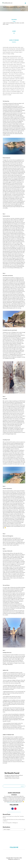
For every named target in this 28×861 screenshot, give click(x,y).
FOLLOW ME (14, 847)
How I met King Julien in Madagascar (10, 822)
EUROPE (23, 7)
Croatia (19, 7)
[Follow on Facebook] (12, 809)
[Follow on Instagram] (15, 809)
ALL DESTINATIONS (14, 7)
